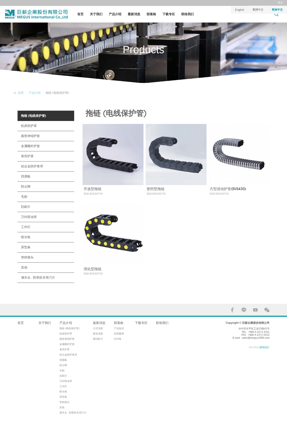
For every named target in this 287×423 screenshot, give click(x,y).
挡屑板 (25, 176)
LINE (243, 310)
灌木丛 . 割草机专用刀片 (38, 277)
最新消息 (134, 14)
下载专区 (168, 14)
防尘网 (25, 186)
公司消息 (98, 328)
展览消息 (98, 333)
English (239, 9)
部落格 (151, 14)
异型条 (25, 247)
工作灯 (25, 227)
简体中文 (277, 9)
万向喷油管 (29, 217)
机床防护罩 (29, 126)
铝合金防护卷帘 (32, 166)
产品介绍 (115, 14)
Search (276, 14)
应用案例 (119, 333)
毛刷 (24, 196)
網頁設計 (264, 347)
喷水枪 (25, 237)
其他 (24, 267)
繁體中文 (258, 9)
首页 (80, 14)
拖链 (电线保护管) (33, 115)
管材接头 (27, 257)
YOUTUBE (255, 310)
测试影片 (98, 338)
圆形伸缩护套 (30, 136)
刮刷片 (25, 206)
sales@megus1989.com (256, 337)
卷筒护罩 (27, 156)
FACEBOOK (232, 310)
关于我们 (96, 14)
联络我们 (187, 14)
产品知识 (119, 328)
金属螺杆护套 (30, 146)
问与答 (117, 338)
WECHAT (267, 310)
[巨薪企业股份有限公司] (36, 14)
